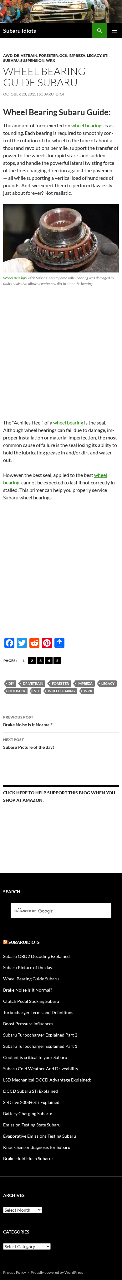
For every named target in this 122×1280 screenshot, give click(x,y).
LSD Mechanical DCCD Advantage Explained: (47, 1079)
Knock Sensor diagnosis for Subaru (36, 1147)
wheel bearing (68, 422)
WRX (50, 60)
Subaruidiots (24, 942)
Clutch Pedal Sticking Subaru (31, 1001)
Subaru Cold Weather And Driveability (40, 1068)
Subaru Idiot (52, 94)
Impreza (77, 55)
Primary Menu (114, 30)
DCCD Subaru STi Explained (30, 1091)
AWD (8, 55)
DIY (11, 683)
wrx (88, 691)
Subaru (11, 60)
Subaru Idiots (19, 30)
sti (36, 691)
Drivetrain (25, 55)
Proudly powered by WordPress (57, 1272)
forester (48, 55)
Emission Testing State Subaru (32, 1124)
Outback (16, 691)
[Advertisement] (61, 350)
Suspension (32, 60)
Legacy (94, 55)
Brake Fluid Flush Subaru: (28, 1158)
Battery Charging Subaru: (27, 1113)
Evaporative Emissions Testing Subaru (39, 1136)
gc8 (63, 55)
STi (106, 55)
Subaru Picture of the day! (28, 743)
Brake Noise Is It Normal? (28, 721)
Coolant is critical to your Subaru (35, 1057)
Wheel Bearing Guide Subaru (31, 978)
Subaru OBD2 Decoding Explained (36, 956)
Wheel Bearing (14, 278)
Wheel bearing (61, 691)
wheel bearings (87, 125)
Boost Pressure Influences (28, 1023)
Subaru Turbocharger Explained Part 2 (40, 1034)
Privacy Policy (14, 1272)
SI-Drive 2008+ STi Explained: (32, 1102)
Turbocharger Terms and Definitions (38, 1012)
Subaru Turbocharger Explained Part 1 (40, 1046)
